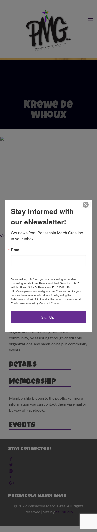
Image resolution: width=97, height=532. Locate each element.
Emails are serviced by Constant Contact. (36, 303)
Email (16, 250)
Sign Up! (48, 317)
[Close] (86, 205)
